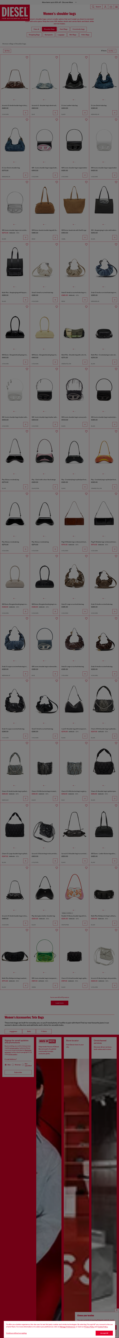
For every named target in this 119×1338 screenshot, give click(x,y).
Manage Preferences (67, 1327)
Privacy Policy (89, 1327)
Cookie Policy (103, 1327)
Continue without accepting (16, 1333)
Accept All (104, 1333)
